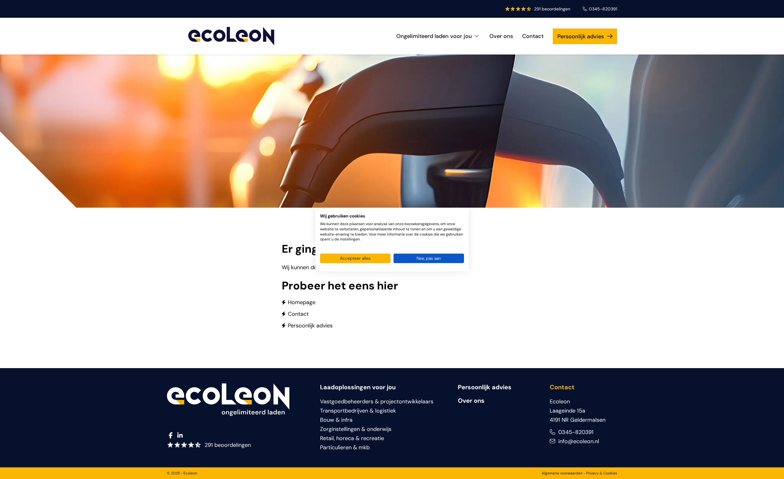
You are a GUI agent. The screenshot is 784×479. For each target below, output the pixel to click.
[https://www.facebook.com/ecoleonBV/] (171, 435)
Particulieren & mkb (345, 447)
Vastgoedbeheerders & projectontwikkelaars (376, 401)
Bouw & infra (336, 420)
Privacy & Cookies (601, 473)
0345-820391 (603, 9)
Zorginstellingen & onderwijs (355, 429)
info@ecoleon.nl (578, 441)
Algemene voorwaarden (562, 473)
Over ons (501, 36)
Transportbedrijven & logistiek (358, 410)
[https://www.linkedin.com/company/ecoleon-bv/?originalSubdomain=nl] (180, 435)
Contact (533, 36)
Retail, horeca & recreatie (352, 438)
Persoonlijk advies (580, 36)
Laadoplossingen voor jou (358, 387)
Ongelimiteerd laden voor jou (434, 36)
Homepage (301, 302)
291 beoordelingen (552, 9)
